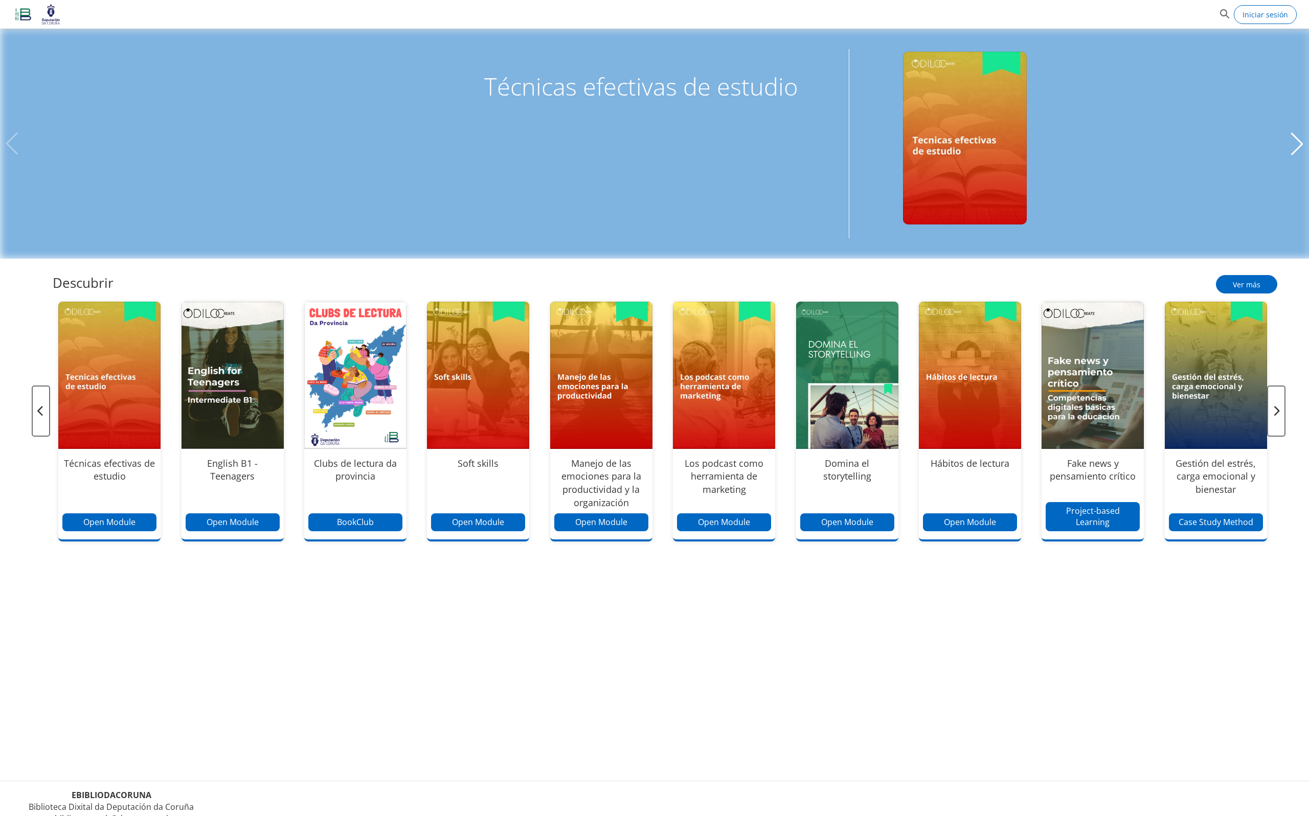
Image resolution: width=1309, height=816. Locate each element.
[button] (23, 14)
